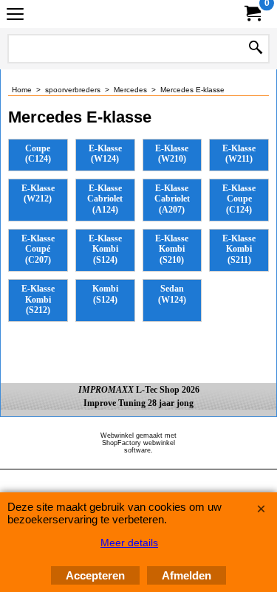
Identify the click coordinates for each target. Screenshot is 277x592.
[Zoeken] (255, 49)
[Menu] (15, 16)
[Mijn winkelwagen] (252, 13)
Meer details (129, 542)
